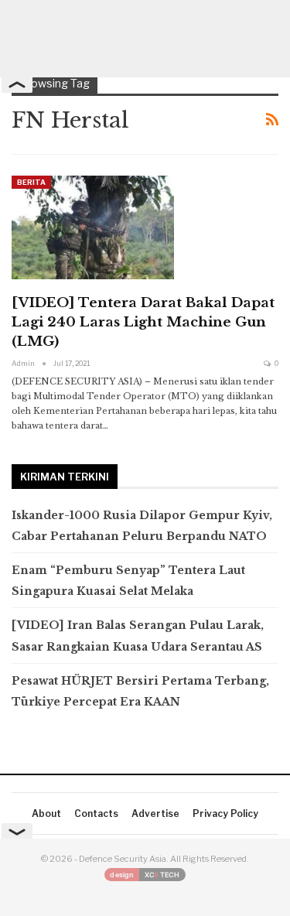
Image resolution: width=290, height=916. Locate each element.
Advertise (155, 813)
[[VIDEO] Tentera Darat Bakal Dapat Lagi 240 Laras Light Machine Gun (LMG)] (93, 227)
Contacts (96, 813)
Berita (31, 182)
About (46, 813)
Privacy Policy (225, 813)
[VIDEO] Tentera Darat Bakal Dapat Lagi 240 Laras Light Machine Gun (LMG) (143, 322)
